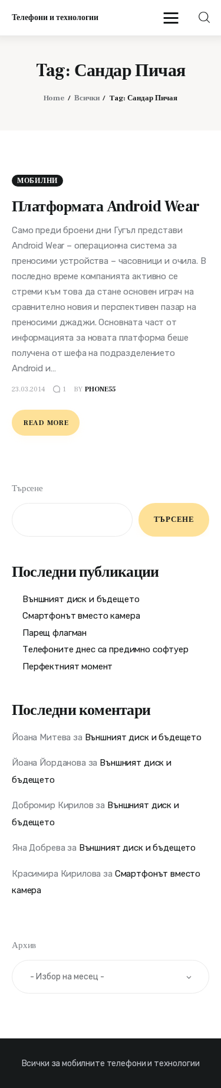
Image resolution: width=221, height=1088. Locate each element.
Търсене (27, 488)
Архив (24, 945)
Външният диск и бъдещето (80, 599)
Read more (46, 423)
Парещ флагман (54, 633)
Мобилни (37, 181)
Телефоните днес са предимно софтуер (105, 649)
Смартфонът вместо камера (81, 615)
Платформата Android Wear (106, 207)
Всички (87, 98)
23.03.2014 (28, 389)
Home (54, 98)
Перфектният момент (67, 666)
